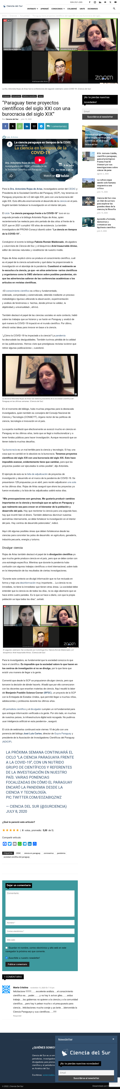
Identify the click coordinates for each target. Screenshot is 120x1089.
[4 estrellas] (14, 830)
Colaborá (72, 9)
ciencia (63, 201)
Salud (41, 96)
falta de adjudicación (37, 474)
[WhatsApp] (20, 126)
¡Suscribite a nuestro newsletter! (24, 957)
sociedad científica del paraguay (17, 857)
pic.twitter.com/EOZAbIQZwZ (34, 797)
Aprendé (45, 9)
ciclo (7, 213)
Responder (17, 1015)
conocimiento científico (18, 290)
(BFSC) (48, 692)
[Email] (34, 126)
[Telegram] (41, 126)
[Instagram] (94, 2)
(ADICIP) (7, 741)
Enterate (31, 9)
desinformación (28, 582)
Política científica (29, 96)
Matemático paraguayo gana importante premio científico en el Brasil (98, 137)
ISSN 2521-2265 (76, 2)
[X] (110, 2)
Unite (82, 9)
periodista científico (16, 709)
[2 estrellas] (7, 830)
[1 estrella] (3, 830)
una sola (72, 482)
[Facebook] (89, 2)
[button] (114, 8)
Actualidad (24, 15)
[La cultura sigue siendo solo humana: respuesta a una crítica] (88, 183)
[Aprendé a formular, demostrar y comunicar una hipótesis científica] (88, 222)
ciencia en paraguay (32, 853)
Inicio (4, 15)
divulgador (36, 709)
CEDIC (72, 188)
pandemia (60, 335)
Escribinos (93, 9)
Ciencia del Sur (12, 119)
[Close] (113, 1039)
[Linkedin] (100, 2)
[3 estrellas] (10, 830)
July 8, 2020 (16, 811)
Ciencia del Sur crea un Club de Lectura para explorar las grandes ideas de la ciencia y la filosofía (106, 203)
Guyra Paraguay (62, 733)
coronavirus (49, 853)
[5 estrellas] (17, 830)
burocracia (11, 449)
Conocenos (56, 9)
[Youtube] (115, 2)
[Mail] (105, 2)
